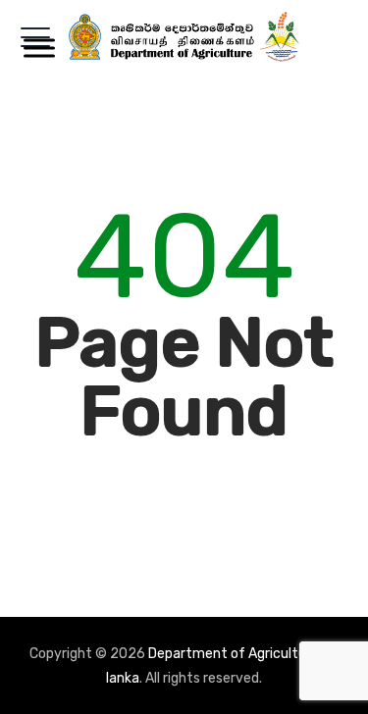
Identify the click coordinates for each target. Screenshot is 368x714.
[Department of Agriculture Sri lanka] (184, 37)
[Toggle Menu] (35, 47)
